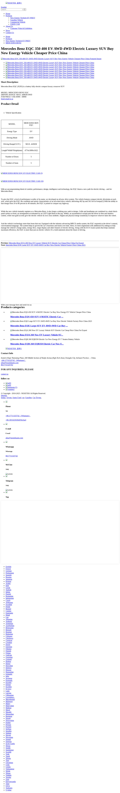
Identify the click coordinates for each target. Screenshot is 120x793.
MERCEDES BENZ (13, 43)
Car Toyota (37, 398)
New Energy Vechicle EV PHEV (22, 18)
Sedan (3, 398)
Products (9, 16)
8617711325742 (7, 365)
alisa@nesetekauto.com (10, 363)
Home (8, 14)
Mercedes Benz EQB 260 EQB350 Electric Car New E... (37, 344)
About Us (9, 26)
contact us (4, 374)
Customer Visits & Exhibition (21, 28)
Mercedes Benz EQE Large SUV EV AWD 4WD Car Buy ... (39, 326)
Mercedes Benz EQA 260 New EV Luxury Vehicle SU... (36, 335)
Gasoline (28, 398)
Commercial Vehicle (17, 22)
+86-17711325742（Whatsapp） (13, 360)
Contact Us (10, 33)
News (8, 30)
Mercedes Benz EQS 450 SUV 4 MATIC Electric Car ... (36, 316)
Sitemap (4, 395)
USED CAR (15, 24)
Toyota (9, 398)
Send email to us (7, 99)
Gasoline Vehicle (16, 20)
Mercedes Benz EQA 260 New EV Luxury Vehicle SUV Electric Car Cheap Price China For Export (46, 243)
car (23, 398)
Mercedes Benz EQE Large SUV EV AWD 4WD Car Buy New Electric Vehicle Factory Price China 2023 (45, 245)
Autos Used (16, 398)
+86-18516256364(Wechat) (16, 420)
